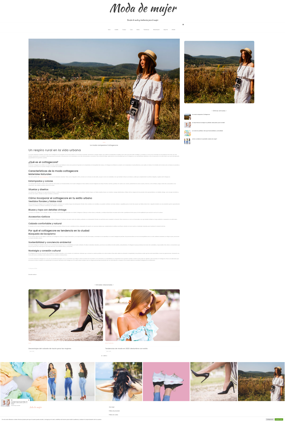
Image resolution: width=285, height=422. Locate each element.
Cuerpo (124, 29)
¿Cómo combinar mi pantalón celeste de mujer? (48, 348)
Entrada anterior (32, 274)
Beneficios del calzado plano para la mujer (122, 348)
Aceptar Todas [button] (279, 419)
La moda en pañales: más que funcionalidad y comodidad (207, 130)
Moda (138, 29)
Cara (131, 29)
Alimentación (156, 29)
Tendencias (146, 29)
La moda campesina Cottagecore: (201, 114)
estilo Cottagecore (44, 176)
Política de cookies (113, 414)
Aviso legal (111, 407)
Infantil (173, 29)
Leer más (32, 351)
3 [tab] (104, 355)
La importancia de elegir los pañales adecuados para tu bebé (208, 122)
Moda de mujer (142, 7)
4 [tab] (106, 355)
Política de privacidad (114, 411)
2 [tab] (103, 355)
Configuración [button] (270, 419)
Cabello (116, 29)
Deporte (166, 29)
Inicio (109, 29)
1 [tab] (101, 355)
